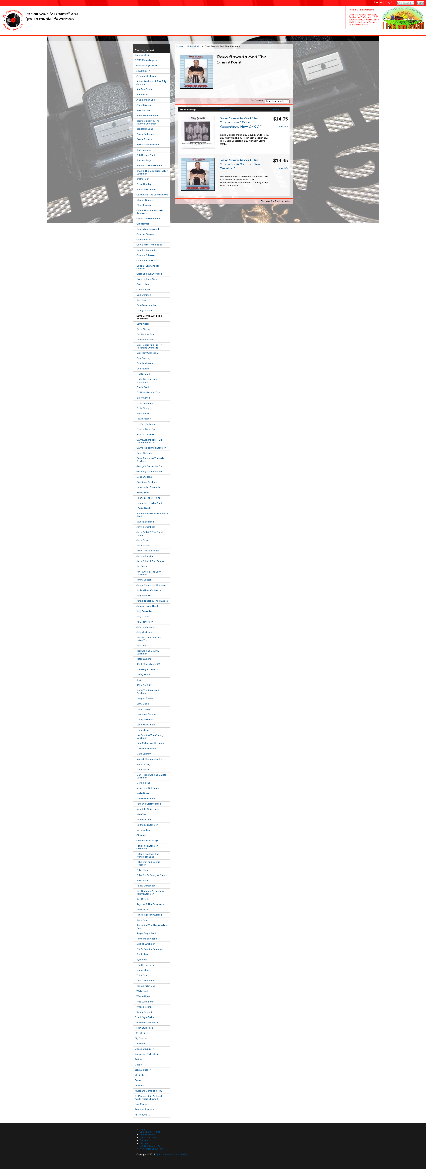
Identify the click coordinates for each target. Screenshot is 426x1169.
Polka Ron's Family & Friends (151, 875)
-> (142, 71)
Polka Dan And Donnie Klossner (148, 863)
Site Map (144, 1143)
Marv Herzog (143, 764)
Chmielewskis (143, 205)
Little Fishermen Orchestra (150, 743)
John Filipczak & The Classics (152, 601)
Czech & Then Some (147, 279)
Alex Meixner (143, 110)
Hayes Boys (142, 492)
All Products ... (142, 1114)
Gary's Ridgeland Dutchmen (151, 448)
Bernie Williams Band (147, 144)
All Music (139, 1085)
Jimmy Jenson (144, 580)
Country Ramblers (146, 260)
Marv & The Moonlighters (149, 759)
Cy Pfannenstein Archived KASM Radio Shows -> (148, 1097)
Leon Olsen (142, 730)
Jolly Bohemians (145, 611)
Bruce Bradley (143, 184)
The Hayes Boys (145, 965)
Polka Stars (142, 880)
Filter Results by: (257, 100)
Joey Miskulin (143, 595)
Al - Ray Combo (144, 89)
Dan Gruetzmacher (146, 305)
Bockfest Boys (143, 160)
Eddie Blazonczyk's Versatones (146, 380)
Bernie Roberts (144, 139)
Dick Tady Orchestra (147, 353)
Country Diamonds (146, 250)
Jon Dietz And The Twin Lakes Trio (148, 639)
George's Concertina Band (150, 466)
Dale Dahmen (143, 295)
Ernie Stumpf (143, 408)
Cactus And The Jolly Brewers (152, 194)
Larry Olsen (142, 703)
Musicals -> (141, 1075)
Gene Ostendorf (144, 453)
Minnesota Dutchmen (147, 788)
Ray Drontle (142, 899)
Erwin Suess (142, 413)
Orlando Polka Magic (147, 840)
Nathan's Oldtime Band (148, 804)
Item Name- (226, 109)
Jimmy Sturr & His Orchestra (151, 585)
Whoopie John (144, 1007)
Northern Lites (143, 819)
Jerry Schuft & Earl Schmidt (150, 561)
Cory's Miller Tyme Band (149, 244)
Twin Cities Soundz (146, 980)
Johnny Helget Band (147, 606)
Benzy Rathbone (145, 134)
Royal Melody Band (146, 938)
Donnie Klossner (145, 363)
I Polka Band (143, 508)
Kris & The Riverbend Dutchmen (147, 692)
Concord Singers (145, 234)
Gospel (138, 1064)
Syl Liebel (141, 959)
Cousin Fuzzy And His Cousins (147, 267)
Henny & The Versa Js (148, 498)
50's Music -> (142, 1033)
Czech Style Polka (144, 1017)
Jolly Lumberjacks (145, 627)
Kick (138, 680)
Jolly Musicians (144, 632)
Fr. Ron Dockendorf (146, 424)
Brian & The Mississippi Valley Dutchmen (152, 172)
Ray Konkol (142, 909)
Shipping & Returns (150, 1132)
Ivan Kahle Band (145, 522)
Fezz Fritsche (143, 418)
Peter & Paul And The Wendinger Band (147, 855)
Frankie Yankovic (145, 434)
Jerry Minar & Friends (147, 550)
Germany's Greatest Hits (149, 471)
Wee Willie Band (145, 1001)
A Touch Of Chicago (146, 76)
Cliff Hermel (142, 224)
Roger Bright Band (146, 933)
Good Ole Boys (144, 477)
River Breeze (143, 920)
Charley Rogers (144, 200)
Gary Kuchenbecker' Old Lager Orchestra (149, 441)
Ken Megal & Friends (147, 669)
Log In (389, 2)
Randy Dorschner (145, 885)
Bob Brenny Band (145, 155)
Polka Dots (142, 870)
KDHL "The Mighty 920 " (149, 664)
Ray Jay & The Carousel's (150, 904)
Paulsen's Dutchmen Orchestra (147, 847)
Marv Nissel (142, 769)
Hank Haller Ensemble (148, 487)
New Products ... (143, 1104)
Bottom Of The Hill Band (149, 165)
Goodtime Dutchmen (147, 482)
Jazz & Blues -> (143, 1070)
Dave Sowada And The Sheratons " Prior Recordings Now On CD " (241, 122)
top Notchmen (143, 970)
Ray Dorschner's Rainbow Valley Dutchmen (150, 892)
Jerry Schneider (144, 556)
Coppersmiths (143, 239)
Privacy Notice (147, 1134)
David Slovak (143, 329)
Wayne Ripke (143, 996)
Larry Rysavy (143, 709)
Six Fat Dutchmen (145, 944)
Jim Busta (141, 566)
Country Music (142, 55)
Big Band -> (141, 1038)
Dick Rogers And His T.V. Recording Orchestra (149, 346)
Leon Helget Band (145, 724)
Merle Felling (143, 783)
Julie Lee (141, 645)
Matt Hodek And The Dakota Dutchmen (151, 776)
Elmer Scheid (143, 398)
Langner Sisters (144, 698)
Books (138, 1080)
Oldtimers (141, 835)
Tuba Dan (141, 975)
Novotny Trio (143, 830)
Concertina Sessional (147, 229)
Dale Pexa (141, 300)
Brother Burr (142, 179)
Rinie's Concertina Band (149, 915)
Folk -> (138, 1059)
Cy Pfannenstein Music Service (172, 1154)
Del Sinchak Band (145, 334)
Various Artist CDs (145, 986)
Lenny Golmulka (145, 719)
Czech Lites (142, 284)
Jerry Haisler (143, 545)
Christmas (140, 1043)
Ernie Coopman (144, 403)
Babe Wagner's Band (147, 115)
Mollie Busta (142, 793)
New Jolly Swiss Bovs (147, 809)
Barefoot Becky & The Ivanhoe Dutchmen (147, 122)
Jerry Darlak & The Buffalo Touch (150, 533)
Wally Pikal (142, 991)
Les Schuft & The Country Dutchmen (150, 736)
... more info (281, 126)
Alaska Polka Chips (146, 100)
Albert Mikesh (143, 105)
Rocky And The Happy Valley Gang (151, 926)
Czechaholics (143, 289)
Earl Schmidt (143, 374)
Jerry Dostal (142, 540)
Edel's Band (142, 387)
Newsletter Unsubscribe (152, 1149)
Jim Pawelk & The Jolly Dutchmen (148, 573)
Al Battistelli (142, 94)
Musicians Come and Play (148, 1091)
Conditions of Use (149, 1137)
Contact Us (145, 1140)
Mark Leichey (143, 754)
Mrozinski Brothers (146, 798)
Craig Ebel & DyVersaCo (149, 274)
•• (137, 1160)
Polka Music (193, 46)
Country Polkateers (146, 255)
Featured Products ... (146, 1109)
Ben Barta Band (144, 129)
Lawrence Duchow (146, 714)
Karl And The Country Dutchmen (147, 652)
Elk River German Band (148, 392)
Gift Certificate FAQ (150, 1146)
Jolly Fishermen (144, 622)
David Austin (142, 324)
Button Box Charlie (146, 189)
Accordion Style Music (146, 65)
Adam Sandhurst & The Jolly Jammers (151, 82)
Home (378, 2)
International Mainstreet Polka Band (152, 515)
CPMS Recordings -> (146, 60)
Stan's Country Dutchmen (149, 949)
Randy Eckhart (144, 1012)
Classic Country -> (144, 1049)
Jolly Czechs (143, 616)
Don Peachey (143, 358)
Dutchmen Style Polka (146, 1022)
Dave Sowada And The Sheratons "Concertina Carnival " (240, 164)
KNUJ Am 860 (143, 685)
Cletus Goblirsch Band (148, 218)
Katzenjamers (143, 659)
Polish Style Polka (144, 1028)
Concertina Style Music (147, 1054)
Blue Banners (143, 150)
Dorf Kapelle (142, 368)
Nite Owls (141, 814)
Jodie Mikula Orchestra (148, 590)
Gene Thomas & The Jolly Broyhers (150, 459)
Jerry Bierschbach (145, 527)
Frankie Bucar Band (146, 429)
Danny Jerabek (144, 310)
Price (276, 109)
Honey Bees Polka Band (149, 503)
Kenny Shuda (143, 674)
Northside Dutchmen (147, 825)
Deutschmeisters (145, 339)
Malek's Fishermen (146, 748)
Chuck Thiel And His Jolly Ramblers (149, 212)
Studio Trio (142, 954)
